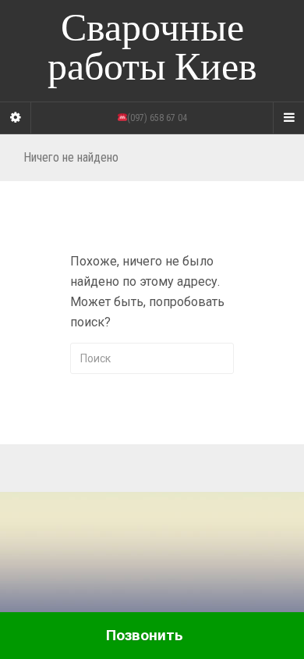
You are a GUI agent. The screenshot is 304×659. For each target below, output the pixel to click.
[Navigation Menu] (288, 118)
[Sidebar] (15, 118)
